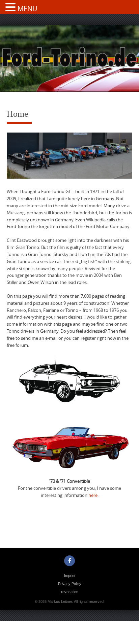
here (93, 495)
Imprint (69, 576)
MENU (27, 8)
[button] (11, 7)
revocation (69, 592)
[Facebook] (69, 560)
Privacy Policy (69, 584)
